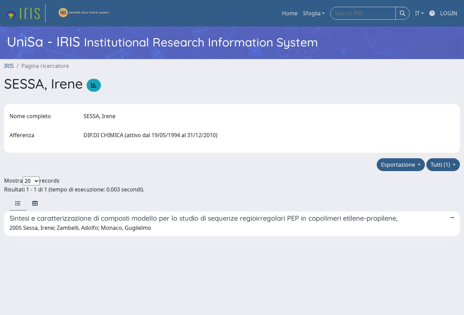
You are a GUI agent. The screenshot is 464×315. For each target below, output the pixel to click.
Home (290, 13)
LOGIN (448, 13)
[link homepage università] (84, 13)
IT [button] (417, 13)
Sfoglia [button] (312, 13)
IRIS (9, 66)
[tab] (18, 203)
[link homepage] (25, 13)
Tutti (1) (441, 164)
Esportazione (398, 164)
